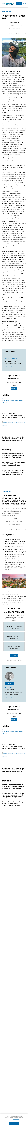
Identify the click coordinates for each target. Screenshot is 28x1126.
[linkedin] (11, 33)
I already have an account (14, 660)
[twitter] (14, 33)
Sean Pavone (13, 575)
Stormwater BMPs (6, 11)
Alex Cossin (14, 518)
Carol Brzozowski (14, 22)
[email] (19, 33)
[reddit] (16, 33)
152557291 (7, 575)
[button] (3, 4)
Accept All (14, 1123)
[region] (14, 1120)
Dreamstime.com (20, 575)
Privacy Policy (16, 1119)
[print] (25, 33)
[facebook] (9, 33)
